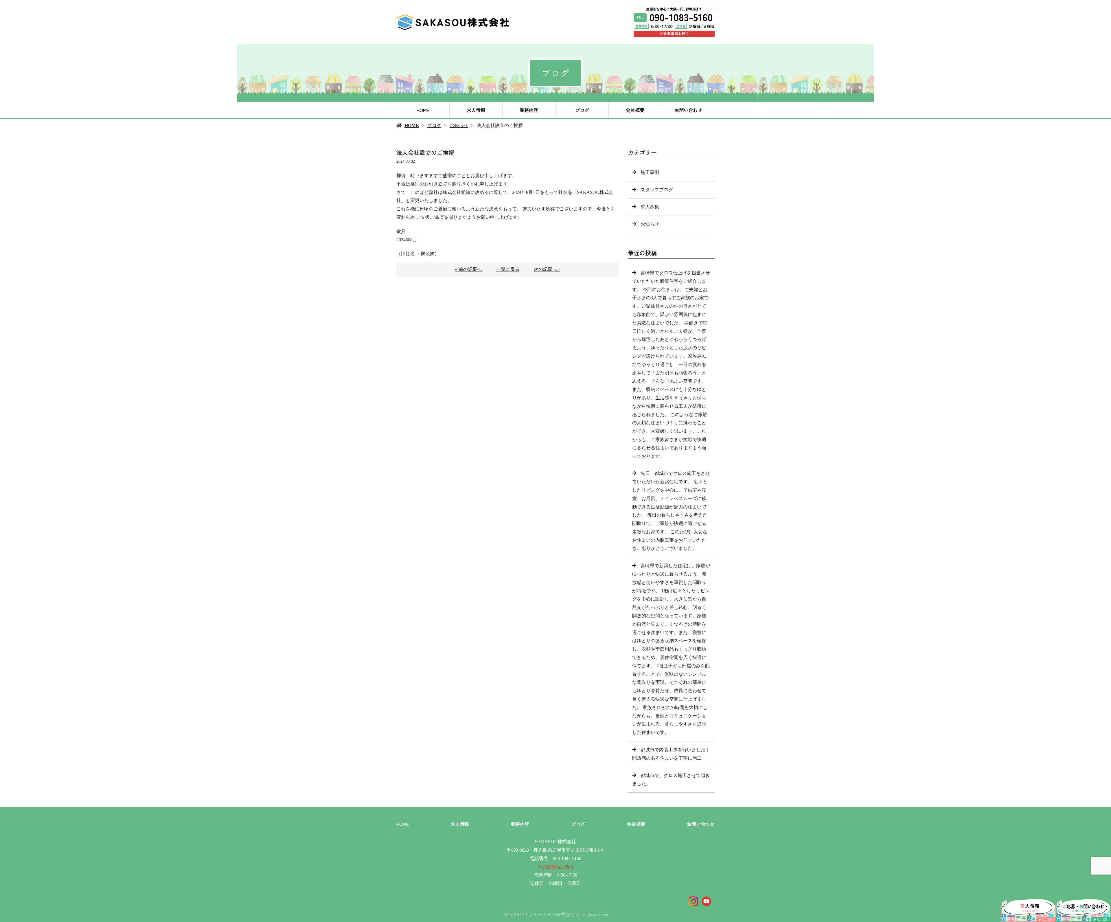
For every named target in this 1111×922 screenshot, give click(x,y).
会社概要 (635, 109)
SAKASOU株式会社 (555, 841)
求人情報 (476, 109)
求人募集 (650, 206)
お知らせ (459, 125)
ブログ (582, 109)
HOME (423, 109)
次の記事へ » (547, 269)
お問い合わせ (688, 109)
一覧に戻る (507, 269)
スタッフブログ (657, 189)
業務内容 (529, 109)
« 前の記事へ (468, 269)
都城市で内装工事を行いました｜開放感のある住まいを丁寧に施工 (671, 754)
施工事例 (650, 172)
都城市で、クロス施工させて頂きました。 (671, 779)
